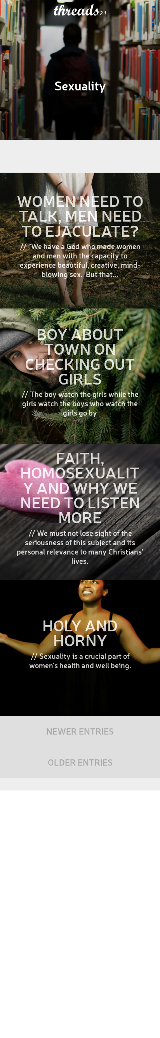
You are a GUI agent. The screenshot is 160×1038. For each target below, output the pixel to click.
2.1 (103, 13)
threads (77, 10)
